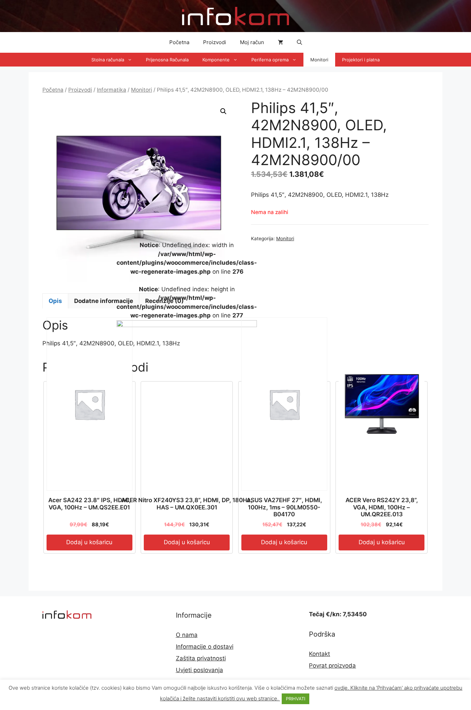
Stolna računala (107, 59)
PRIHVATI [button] (295, 698)
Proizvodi (214, 42)
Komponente (216, 59)
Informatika (111, 90)
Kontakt (319, 653)
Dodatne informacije (103, 300)
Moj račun (252, 42)
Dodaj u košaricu (89, 542)
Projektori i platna (361, 59)
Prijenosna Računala (167, 59)
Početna (179, 42)
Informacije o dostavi (204, 646)
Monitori (319, 59)
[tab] (55, 300)
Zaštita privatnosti (201, 658)
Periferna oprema (270, 59)
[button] (299, 42)
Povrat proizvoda (332, 665)
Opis (55, 300)
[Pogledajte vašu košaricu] (280, 42)
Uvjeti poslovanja (199, 670)
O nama (187, 634)
